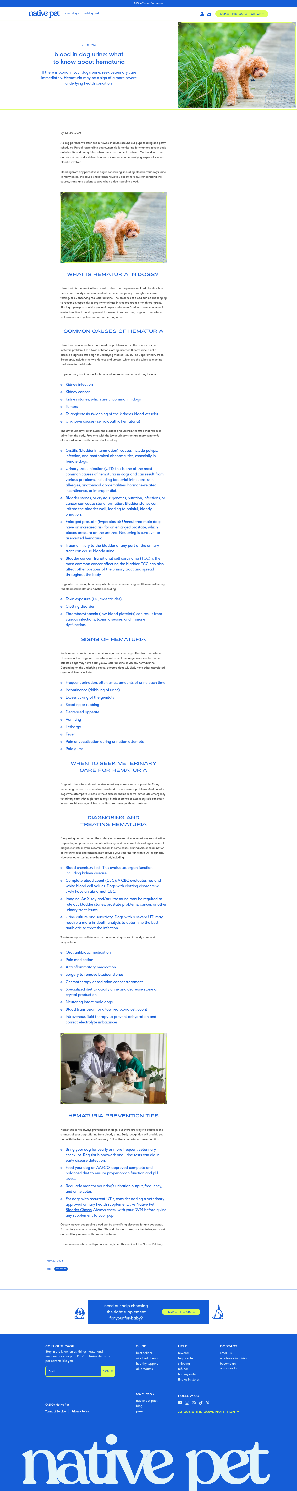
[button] (209, 13)
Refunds (183, 1369)
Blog (139, 1406)
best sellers (144, 1353)
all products (144, 1369)
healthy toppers (147, 1363)
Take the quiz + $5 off (241, 13)
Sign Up (108, 1371)
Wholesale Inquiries (233, 1358)
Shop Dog (71, 13)
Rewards (184, 1353)
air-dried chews (147, 1358)
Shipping (184, 1363)
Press (140, 1411)
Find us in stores (189, 1379)
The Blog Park (91, 13)
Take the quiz (181, 1311)
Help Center (186, 1358)
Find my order (187, 1374)
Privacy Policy (80, 1411)
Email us (226, 1353)
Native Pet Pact (146, 1400)
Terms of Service (55, 1411)
